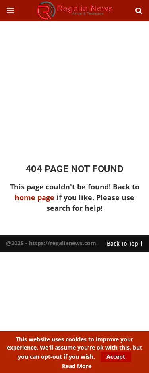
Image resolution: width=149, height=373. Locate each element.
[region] (74, 84)
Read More (76, 366)
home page (34, 197)
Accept (115, 356)
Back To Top (122, 242)
